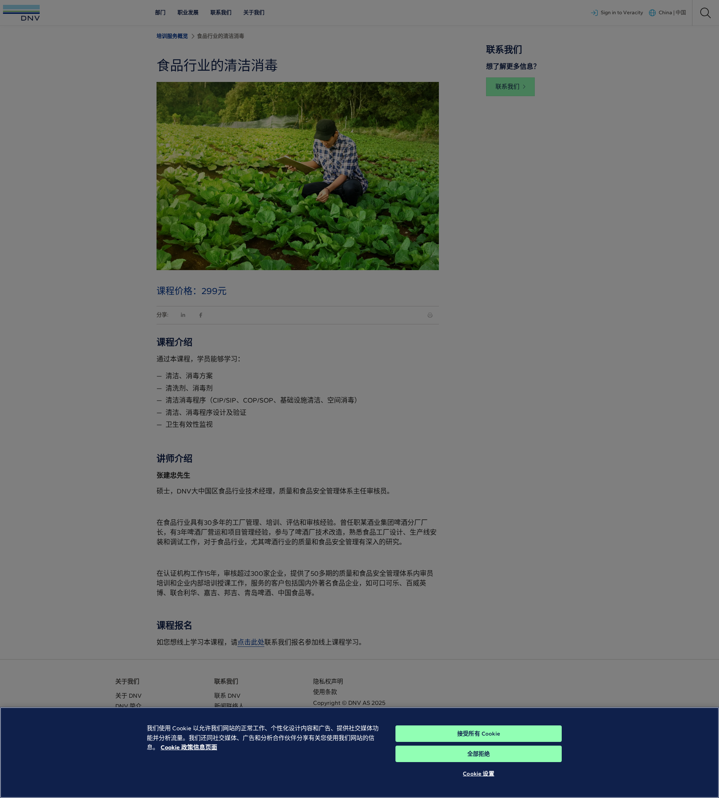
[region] (359, 752)
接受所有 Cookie (478, 733)
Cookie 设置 (478, 773)
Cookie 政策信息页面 (189, 747)
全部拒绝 (478, 753)
